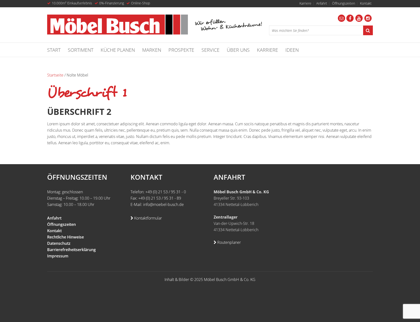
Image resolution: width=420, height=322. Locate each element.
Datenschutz (58, 243)
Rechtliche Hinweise (65, 237)
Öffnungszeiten (343, 3)
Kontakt (366, 3)
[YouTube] (359, 18)
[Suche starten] (368, 30)
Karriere (305, 3)
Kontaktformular (147, 218)
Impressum (57, 256)
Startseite (55, 75)
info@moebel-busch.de (163, 204)
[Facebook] (350, 18)
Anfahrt (321, 3)
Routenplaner (228, 242)
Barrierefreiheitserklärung (71, 249)
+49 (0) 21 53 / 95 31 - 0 (165, 192)
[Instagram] (368, 18)
